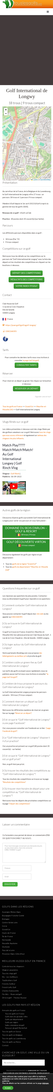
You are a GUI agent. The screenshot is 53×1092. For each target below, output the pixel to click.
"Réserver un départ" (23, 713)
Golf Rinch (15, 473)
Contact (5, 1045)
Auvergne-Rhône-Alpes (11, 912)
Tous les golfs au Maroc (11, 1042)
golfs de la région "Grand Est (24, 564)
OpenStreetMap (45, 179)
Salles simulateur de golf (14, 1025)
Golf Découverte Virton (26, 542)
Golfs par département (14, 1019)
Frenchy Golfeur (8, 984)
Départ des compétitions (26, 273)
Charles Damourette (10, 991)
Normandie (6, 940)
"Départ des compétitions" (19, 804)
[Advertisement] (26, 43)
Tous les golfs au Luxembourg (14, 1038)
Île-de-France (7, 936)
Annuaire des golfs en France (13, 1010)
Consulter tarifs (26, 365)
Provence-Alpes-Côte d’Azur (13, 954)
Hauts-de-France (9, 933)
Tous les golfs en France (12, 406)
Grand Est (29, 406)
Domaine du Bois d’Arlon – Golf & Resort (26, 529)
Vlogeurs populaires (10, 970)
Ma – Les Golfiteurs (10, 977)
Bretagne (5, 919)
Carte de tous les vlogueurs (13, 966)
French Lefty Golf (9, 987)
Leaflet (35, 179)
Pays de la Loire (8, 950)
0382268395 (11, 331)
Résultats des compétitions (26, 279)
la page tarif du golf (31, 360)
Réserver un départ (26, 389)
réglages (45, 1083)
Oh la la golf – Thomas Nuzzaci (14, 998)
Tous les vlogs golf (9, 973)
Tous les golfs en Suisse (11, 1031)
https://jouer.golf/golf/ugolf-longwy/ (21, 325)
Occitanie (6, 947)
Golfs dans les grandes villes (16, 1016)
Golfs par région (11, 1022)
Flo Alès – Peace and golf (12, 994)
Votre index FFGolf (26, 286)
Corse (4, 926)
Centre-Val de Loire (10, 922)
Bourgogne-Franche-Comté (13, 916)
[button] (6, 110)
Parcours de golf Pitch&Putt (16, 1028)
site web (39, 614)
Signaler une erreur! (43, 396)
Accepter (8, 1088)
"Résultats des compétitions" (14, 782)
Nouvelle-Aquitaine (9, 943)
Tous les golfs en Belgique (12, 1035)
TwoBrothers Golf (9, 980)
